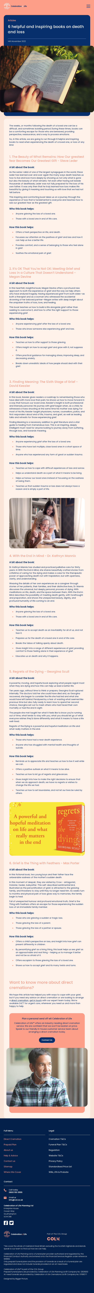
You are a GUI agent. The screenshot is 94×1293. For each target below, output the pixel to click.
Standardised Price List (60, 1166)
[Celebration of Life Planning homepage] (15, 6)
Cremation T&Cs (57, 1139)
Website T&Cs (56, 1155)
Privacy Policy (55, 1161)
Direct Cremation (12, 1139)
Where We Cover (12, 1172)
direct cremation (19, 1000)
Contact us (9, 1161)
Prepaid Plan (10, 1144)
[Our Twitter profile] (11, 1223)
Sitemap (8, 1166)
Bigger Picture (21, 1278)
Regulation (54, 1150)
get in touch (35, 1000)
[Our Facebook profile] (6, 1223)
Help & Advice (11, 1155)
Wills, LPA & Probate (58, 1172)
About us (8, 1150)
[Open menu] (88, 6)
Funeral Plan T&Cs (58, 1144)
